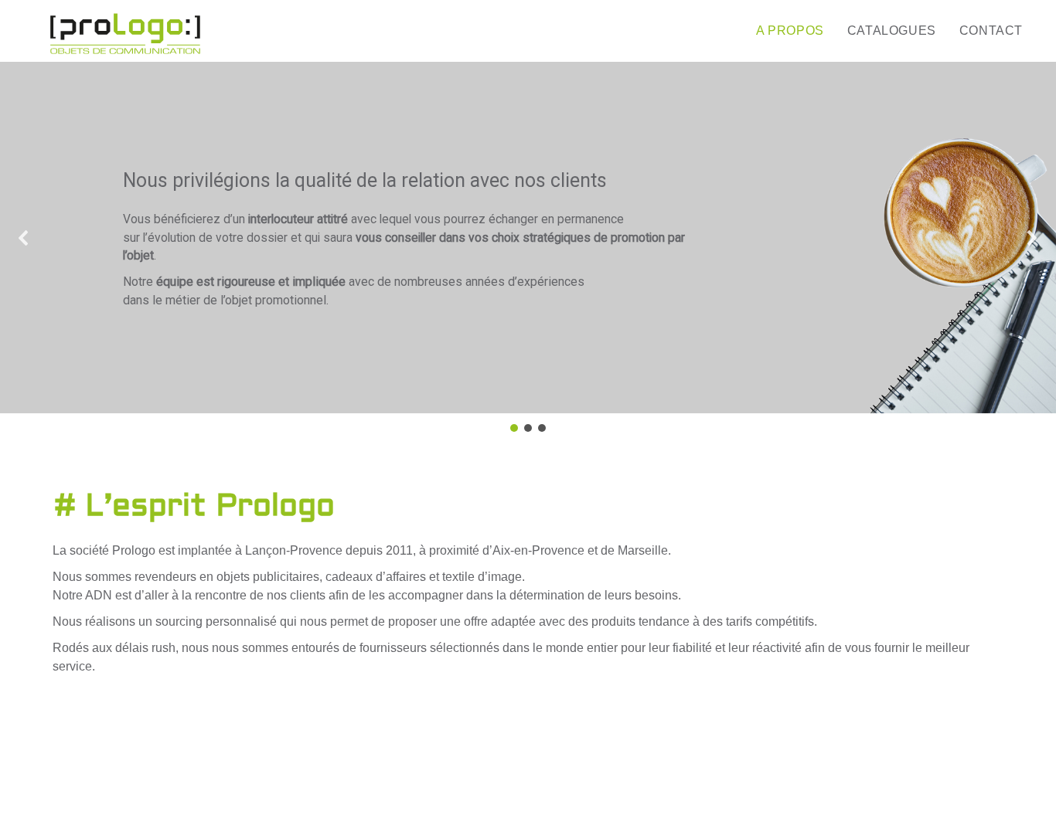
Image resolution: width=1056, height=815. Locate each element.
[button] (24, 238)
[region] (528, 248)
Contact (991, 30)
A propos (790, 30)
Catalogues (891, 30)
